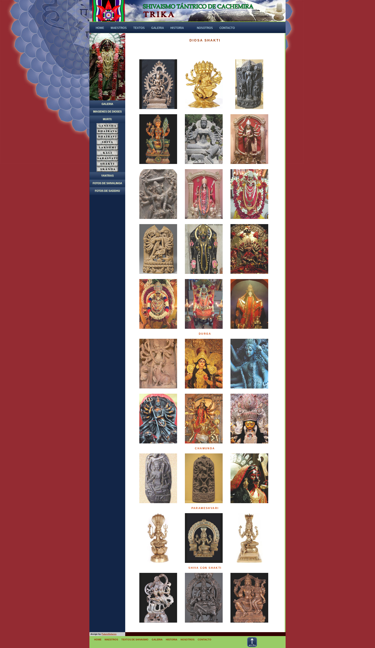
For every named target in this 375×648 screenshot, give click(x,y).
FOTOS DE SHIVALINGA (107, 183)
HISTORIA (171, 639)
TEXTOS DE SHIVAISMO (134, 639)
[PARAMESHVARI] (158, 538)
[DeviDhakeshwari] (249, 249)
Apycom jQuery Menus (273, 634)
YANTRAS (107, 175)
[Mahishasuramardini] (249, 139)
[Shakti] (158, 84)
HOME (97, 639)
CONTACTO (204, 639)
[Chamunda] (158, 478)
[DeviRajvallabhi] (249, 304)
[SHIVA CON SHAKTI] (158, 598)
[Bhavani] (204, 194)
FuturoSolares (109, 634)
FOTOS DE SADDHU (107, 190)
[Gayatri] (204, 84)
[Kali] (249, 478)
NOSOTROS (187, 639)
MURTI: (107, 119)
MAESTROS (111, 639)
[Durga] (158, 363)
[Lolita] (249, 84)
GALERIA (107, 104)
